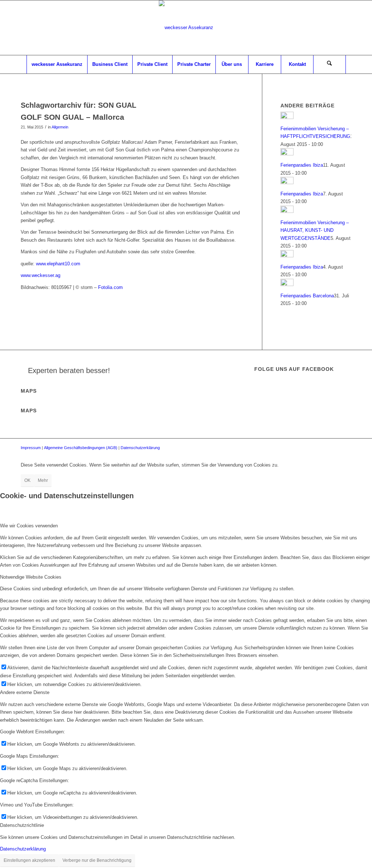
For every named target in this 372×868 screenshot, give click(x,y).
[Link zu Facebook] (345, 27)
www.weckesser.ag (40, 275)
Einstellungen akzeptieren (29, 860)
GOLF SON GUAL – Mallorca (72, 117)
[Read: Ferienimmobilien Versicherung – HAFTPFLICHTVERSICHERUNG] (287, 117)
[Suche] (329, 64)
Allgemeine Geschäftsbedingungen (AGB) (80, 447)
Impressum (31, 447)
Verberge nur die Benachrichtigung (97, 860)
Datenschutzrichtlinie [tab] (22, 825)
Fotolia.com (110, 287)
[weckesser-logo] (186, 27)
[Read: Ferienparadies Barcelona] (287, 284)
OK (27, 480)
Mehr (43, 480)
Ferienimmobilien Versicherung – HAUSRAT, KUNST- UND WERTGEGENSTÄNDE (314, 230)
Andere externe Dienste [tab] (24, 692)
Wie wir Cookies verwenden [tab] (29, 525)
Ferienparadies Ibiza (301, 165)
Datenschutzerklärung (140, 447)
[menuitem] (57, 64)
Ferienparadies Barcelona (307, 295)
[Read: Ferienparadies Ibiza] (287, 153)
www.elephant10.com (58, 263)
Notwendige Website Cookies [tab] (30, 577)
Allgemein (60, 127)
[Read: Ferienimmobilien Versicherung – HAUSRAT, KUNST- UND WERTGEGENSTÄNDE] (287, 211)
